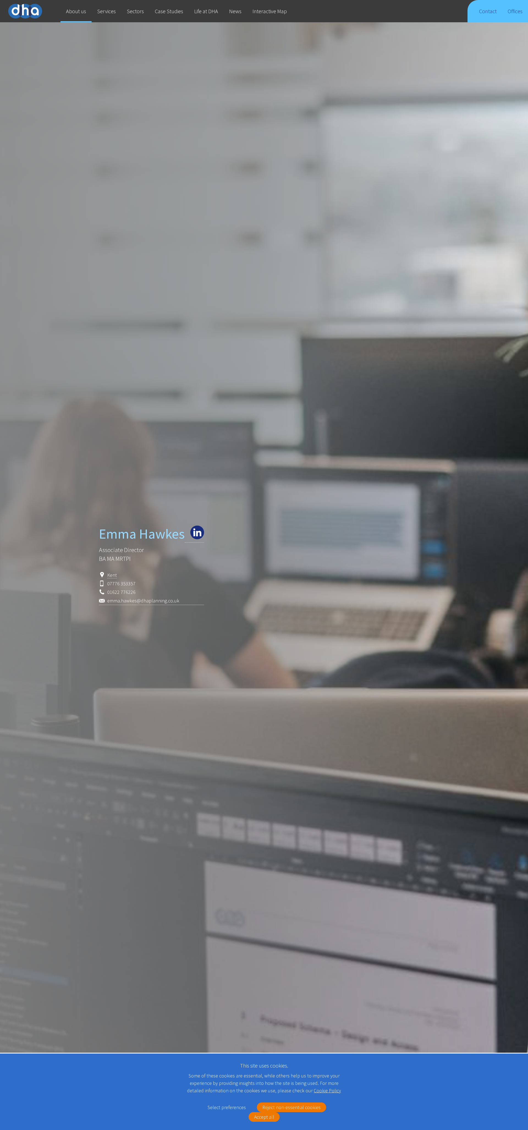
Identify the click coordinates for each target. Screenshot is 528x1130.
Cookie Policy (327, 1090)
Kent (112, 575)
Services (106, 11)
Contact (488, 11)
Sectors (135, 11)
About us (76, 11)
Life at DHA (206, 11)
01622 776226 (121, 592)
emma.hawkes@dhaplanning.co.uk (143, 600)
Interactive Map (269, 11)
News (235, 11)
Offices (515, 11)
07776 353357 (121, 583)
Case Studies (169, 11)
